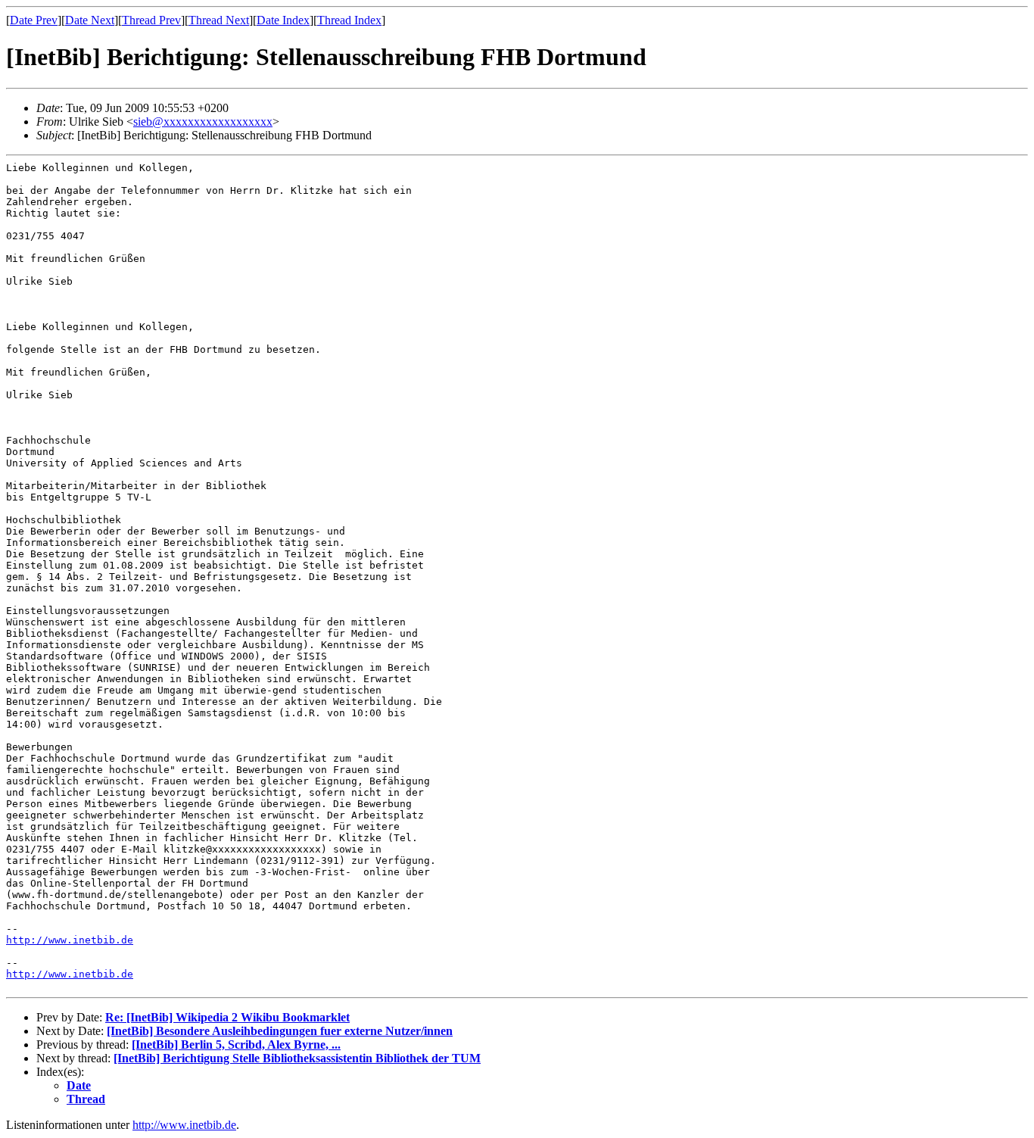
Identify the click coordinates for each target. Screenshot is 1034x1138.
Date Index (283, 20)
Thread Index (349, 20)
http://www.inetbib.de (69, 940)
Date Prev (34, 20)
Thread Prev (151, 20)
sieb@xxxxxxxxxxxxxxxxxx (203, 121)
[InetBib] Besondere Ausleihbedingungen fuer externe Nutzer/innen (280, 1030)
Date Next (89, 20)
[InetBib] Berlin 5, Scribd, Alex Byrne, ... (236, 1044)
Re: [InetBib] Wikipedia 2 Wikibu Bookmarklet (227, 1017)
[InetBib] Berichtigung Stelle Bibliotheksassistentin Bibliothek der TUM (297, 1058)
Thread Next (218, 20)
